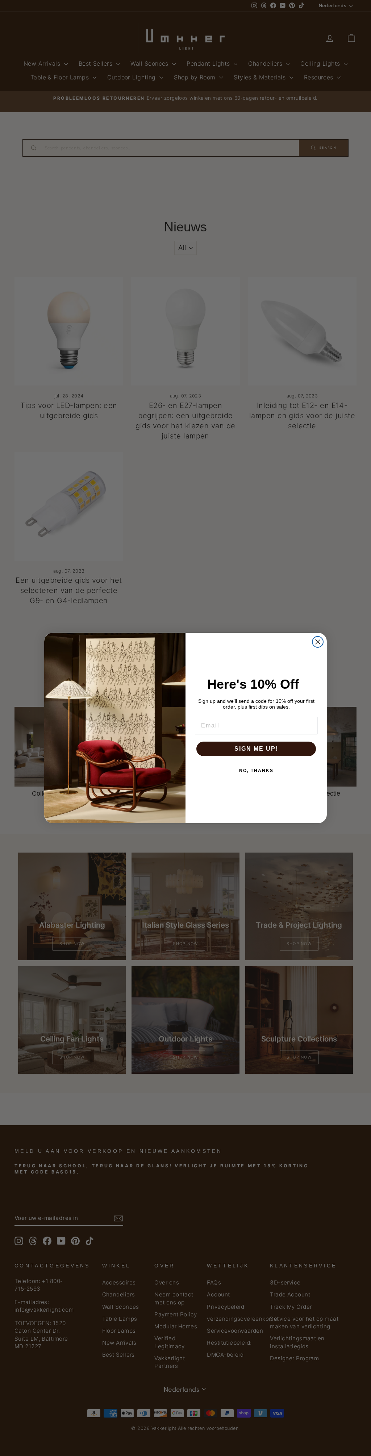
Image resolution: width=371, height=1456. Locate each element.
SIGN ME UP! (256, 749)
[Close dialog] (317, 641)
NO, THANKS (256, 770)
